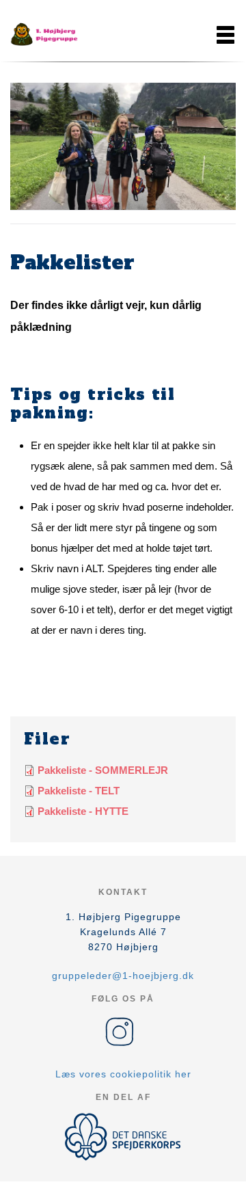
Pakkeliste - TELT (79, 790)
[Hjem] (44, 35)
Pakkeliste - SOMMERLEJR (103, 770)
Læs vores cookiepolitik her (123, 1074)
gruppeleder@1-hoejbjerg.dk (123, 975)
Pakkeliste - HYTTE (83, 811)
